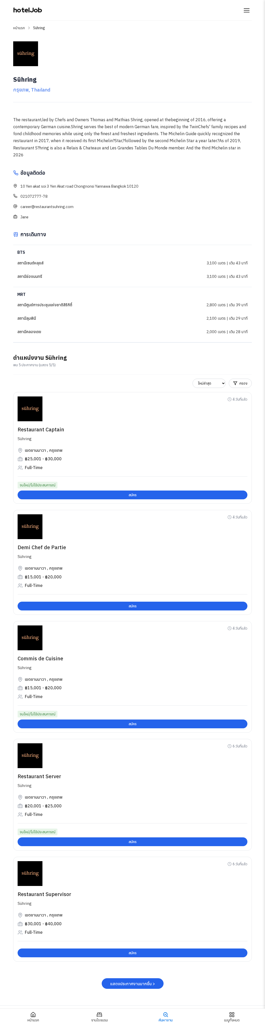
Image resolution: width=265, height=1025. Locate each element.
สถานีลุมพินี (26, 318)
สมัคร (133, 495)
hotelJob (27, 10)
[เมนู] (246, 10)
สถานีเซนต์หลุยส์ (30, 263)
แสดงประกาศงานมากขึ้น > (132, 983)
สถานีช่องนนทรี (29, 276)
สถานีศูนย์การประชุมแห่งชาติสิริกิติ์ (44, 304)
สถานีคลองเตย (29, 331)
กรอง (243, 383)
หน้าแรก (19, 28)
